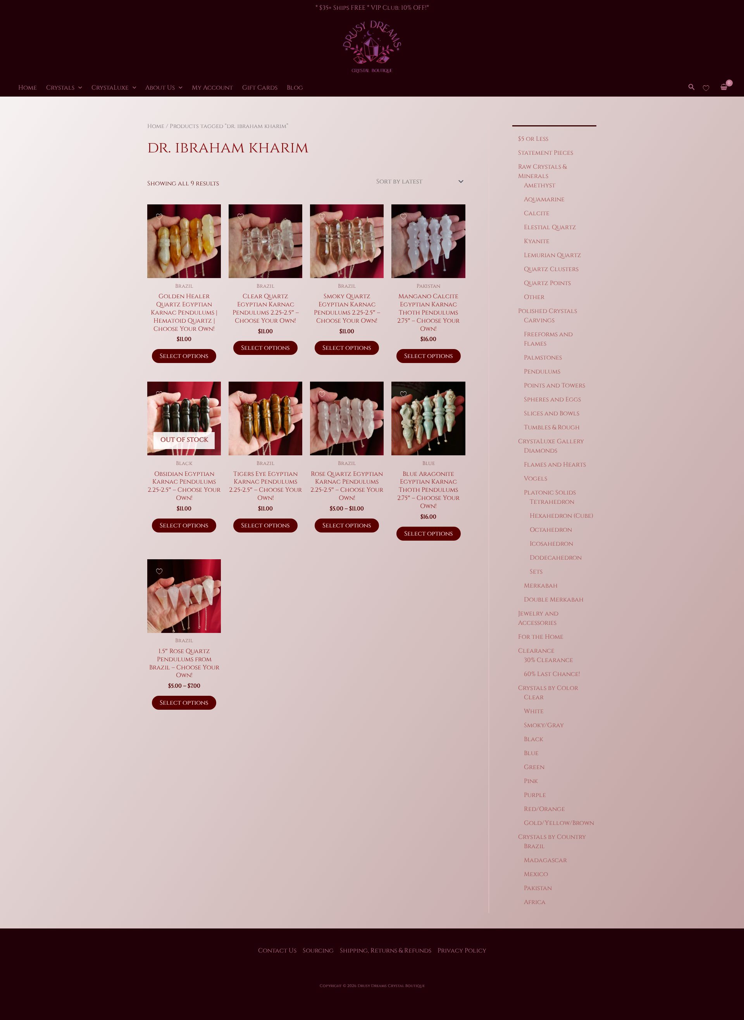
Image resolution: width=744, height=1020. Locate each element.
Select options (184, 356)
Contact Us (277, 950)
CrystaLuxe (110, 87)
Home (27, 87)
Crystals (60, 87)
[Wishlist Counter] (706, 88)
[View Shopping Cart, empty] (723, 88)
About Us (160, 87)
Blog (295, 87)
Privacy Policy (461, 950)
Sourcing (318, 950)
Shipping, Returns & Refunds (385, 950)
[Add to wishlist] (159, 216)
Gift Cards (259, 87)
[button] (78, 88)
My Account (212, 87)
